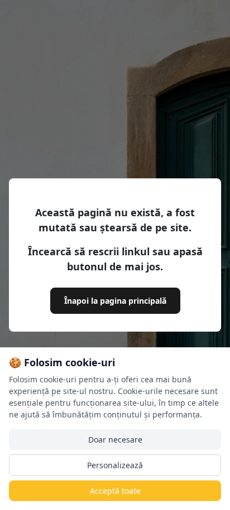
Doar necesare (115, 439)
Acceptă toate (115, 490)
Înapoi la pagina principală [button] (115, 300)
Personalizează (115, 465)
